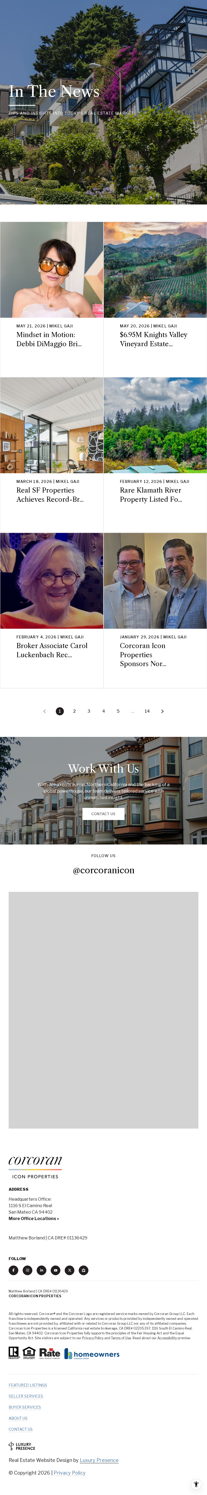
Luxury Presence (99, 1460)
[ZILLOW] (83, 1270)
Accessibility (167, 1338)
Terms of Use (121, 1338)
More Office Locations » (34, 1218)
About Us (18, 1418)
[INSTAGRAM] (27, 1270)
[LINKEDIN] (41, 1270)
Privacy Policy (93, 1338)
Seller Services (26, 1396)
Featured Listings (28, 1385)
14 (147, 711)
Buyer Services (25, 1407)
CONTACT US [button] (103, 814)
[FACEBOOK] (13, 1270)
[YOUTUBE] (55, 1270)
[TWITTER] (69, 1270)
